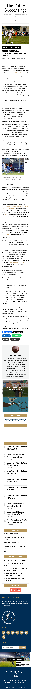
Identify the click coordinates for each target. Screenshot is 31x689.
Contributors (7, 683)
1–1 (20, 136)
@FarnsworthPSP (20, 376)
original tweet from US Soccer (16, 262)
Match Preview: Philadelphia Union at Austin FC (15, 552)
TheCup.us (20, 360)
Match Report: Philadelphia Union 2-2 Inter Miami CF (17, 464)
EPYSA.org (24, 368)
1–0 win (6, 214)
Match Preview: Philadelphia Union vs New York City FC (15, 513)
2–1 (14, 228)
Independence (15, 47)
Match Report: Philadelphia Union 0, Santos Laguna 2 (17, 480)
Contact (11, 680)
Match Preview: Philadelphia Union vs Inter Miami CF (15, 505)
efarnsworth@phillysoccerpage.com (13, 374)
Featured (6, 47)
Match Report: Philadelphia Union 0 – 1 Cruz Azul (17, 472)
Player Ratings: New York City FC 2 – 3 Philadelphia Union (17, 521)
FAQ (22, 680)
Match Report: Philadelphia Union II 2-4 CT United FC (14, 538)
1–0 (22, 210)
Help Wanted (16, 683)
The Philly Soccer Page (15, 7)
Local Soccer (23, 683)
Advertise (17, 680)
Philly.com (13, 360)
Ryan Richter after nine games (11, 534)
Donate (5, 680)
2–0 (8, 234)
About (25, 680)
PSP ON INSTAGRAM (15, 659)
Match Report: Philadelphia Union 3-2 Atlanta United (17, 447)
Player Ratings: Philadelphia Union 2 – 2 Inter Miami (14, 547)
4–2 (6, 130)
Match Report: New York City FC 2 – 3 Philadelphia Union (16, 456)
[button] (15, 20)
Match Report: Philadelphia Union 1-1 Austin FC (17, 496)
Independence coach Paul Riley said (14, 72)
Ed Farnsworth (11, 58)
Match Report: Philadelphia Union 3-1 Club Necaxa (17, 488)
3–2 (24, 147)
